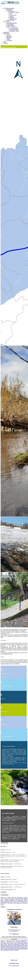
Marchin (15, 946)
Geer (11, 13)
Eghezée (2, 944)
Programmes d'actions (12, 23)
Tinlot (16, 948)
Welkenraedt (16, 950)
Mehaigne (12, 17)
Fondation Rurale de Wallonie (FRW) (9, 901)
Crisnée (18, 943)
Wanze (4, 950)
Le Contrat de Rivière (9, 8)
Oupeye (7, 947)
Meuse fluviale (13, 19)
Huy (23, 945)
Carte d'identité (4, 843)
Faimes (5, 944)
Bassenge (25, 942)
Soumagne (5, 948)
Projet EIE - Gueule (14, 31)
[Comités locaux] (14, 11)
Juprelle (25, 945)
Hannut (8, 945)
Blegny (5, 943)
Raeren (14, 947)
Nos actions (3, 892)
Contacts (6, 43)
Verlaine (19, 948)
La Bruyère (3, 946)
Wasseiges (11, 950)
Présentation (9, 9)
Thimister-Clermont (11, 948)
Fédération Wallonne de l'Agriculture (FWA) (16, 900)
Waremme (7, 950)
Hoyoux (11, 16)
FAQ (5, 41)
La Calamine (7, 946)
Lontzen (12, 946)
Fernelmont (10, 944)
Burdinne (11, 943)
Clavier (15, 943)
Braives (8, 943)
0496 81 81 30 (15, 933)
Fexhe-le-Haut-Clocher (17, 944)
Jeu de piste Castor (14, 29)
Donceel (25, 943)
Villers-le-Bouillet (24, 948)
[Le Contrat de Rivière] (14, 8)
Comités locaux (10, 11)
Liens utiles (9, 40)
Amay (14, 942)
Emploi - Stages (10, 20)
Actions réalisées (10, 25)
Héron (15, 945)
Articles (8, 35)
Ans (17, 942)
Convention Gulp (14, 28)
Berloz (2, 943)
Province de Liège (10, 941)
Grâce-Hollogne (3, 945)
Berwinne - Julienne (14, 12)
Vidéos (8, 39)
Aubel (19, 942)
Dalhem (22, 943)
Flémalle (23, 944)
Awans (22, 942)
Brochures (9, 37)
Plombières (11, 947)
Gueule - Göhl (13, 15)
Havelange (12, 945)
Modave (19, 946)
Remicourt (18, 947)
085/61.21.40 (14, 960)
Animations (6, 32)
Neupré (26, 946)
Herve (21, 945)
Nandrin (22, 946)
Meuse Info (9, 36)
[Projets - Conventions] (17, 27)
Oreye (4, 947)
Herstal (18, 945)
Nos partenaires (4, 894)
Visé (1, 950)
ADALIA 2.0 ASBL (5, 897)
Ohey (1, 947)
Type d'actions (10, 24)
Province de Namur (20, 941)
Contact (3, 906)
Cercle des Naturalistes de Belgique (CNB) (13, 898)
